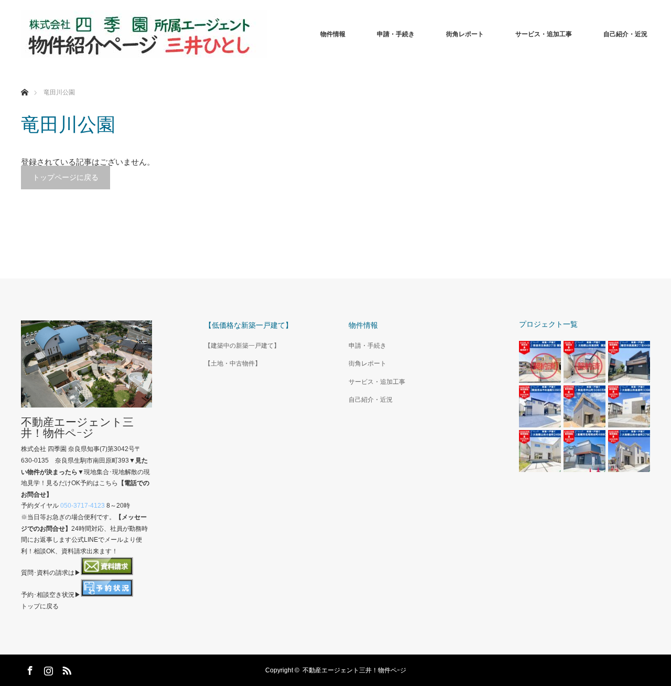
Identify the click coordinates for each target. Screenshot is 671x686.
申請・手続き (396, 34)
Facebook (29, 669)
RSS (65, 669)
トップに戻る (40, 606)
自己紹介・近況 (625, 34)
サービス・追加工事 (543, 34)
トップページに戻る (66, 177)
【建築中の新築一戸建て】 (242, 345)
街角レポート (465, 34)
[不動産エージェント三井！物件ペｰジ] (144, 34)
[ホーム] (24, 80)
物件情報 (332, 34)
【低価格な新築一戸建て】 (248, 325)
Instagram (47, 669)
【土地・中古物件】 (232, 363)
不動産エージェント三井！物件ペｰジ (77, 427)
